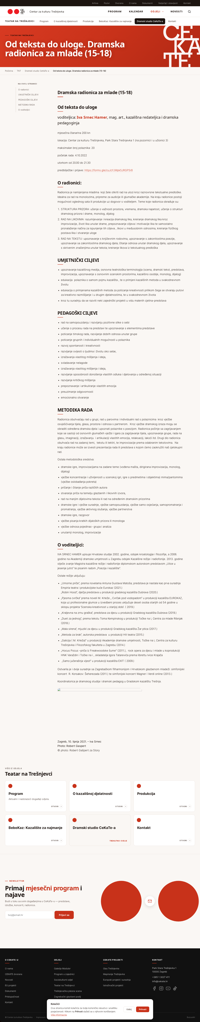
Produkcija (88, 21)
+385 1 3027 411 (161, 977)
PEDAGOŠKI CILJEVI (28, 99)
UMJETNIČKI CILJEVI (28, 94)
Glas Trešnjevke (111, 968)
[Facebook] (154, 988)
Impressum (40, 1017)
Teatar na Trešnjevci (64, 985)
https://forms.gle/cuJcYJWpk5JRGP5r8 (108, 170)
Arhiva (95, 3)
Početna (9, 71)
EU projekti (10, 985)
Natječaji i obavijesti (168, 3)
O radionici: (23, 89)
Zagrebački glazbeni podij (67, 996)
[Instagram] (161, 988)
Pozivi (107, 3)
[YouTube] (168, 988)
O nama (132, 3)
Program (114, 11)
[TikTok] (175, 988)
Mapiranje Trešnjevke (114, 974)
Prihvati (142, 1009)
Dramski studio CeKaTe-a (150, 21)
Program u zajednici (64, 974)
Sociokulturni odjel (63, 979)
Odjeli (155, 11)
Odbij (129, 1009)
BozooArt (191, 1017)
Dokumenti (147, 3)
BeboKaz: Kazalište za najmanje (115, 21)
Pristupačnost (12, 996)
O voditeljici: (24, 109)
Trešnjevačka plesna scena (68, 991)
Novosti (176, 11)
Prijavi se (64, 915)
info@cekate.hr (160, 981)
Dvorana (119, 3)
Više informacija (59, 1014)
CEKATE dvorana (13, 974)
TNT (19, 71)
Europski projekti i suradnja (117, 979)
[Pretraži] (189, 11)
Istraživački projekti (113, 985)
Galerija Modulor (62, 968)
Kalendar (136, 11)
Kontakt (187, 3)
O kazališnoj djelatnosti (66, 21)
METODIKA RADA (26, 104)
